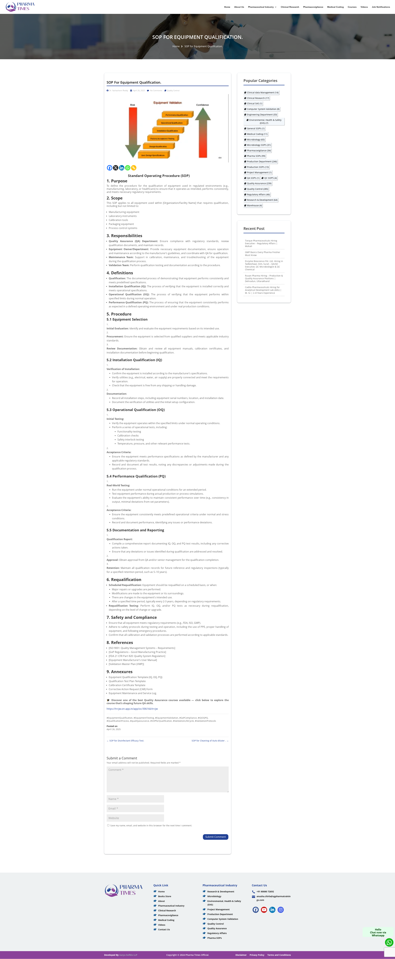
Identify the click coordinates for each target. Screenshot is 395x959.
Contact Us (164, 929)
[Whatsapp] (127, 167)
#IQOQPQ (203, 717)
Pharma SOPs (256, 155)
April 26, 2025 (139, 90)
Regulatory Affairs (258, 194)
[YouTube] (264, 910)
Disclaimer (241, 954)
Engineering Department (262, 114)
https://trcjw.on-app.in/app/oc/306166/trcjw (132, 708)
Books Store (164, 896)
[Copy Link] (133, 167)
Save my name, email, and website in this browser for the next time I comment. (151, 825)
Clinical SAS (254, 103)
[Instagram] (281, 910)
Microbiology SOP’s (259, 144)
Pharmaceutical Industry (261, 7)
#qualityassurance (139, 720)
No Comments (156, 90)
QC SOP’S (270, 177)
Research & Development (262, 199)
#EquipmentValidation (166, 717)
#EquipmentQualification (120, 717)
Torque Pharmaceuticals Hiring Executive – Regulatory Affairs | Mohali (261, 243)
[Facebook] (109, 167)
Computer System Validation (263, 109)
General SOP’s (255, 128)
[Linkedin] (121, 167)
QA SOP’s (253, 177)
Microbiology (256, 139)
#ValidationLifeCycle (183, 720)
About (161, 901)
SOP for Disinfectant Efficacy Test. (125, 740)
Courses (352, 7)
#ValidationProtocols (205, 720)
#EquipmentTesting (144, 717)
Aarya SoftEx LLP (128, 954)
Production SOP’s (258, 167)
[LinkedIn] (272, 910)
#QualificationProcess (118, 720)
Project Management (259, 172)
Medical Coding (335, 7)
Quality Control (173, 90)
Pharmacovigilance (313, 7)
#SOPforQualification (161, 720)
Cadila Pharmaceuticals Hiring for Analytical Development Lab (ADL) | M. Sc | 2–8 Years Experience (263, 290)
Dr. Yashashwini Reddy (118, 90)
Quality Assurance (259, 183)
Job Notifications (381, 7)
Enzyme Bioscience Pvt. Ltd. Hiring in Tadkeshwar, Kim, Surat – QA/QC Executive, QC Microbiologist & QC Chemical (264, 265)
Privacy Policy (257, 954)
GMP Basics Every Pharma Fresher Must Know (262, 253)
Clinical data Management (263, 92)
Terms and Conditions (279, 954)
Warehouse (254, 205)
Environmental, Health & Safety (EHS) (265, 121)
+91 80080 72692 (265, 891)
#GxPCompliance (188, 717)
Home (227, 7)
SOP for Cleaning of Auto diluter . (210, 740)
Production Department (262, 161)
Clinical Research (290, 7)
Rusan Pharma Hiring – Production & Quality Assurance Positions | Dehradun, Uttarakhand (264, 278)
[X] (115, 167)
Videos (364, 7)
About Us (239, 7)
